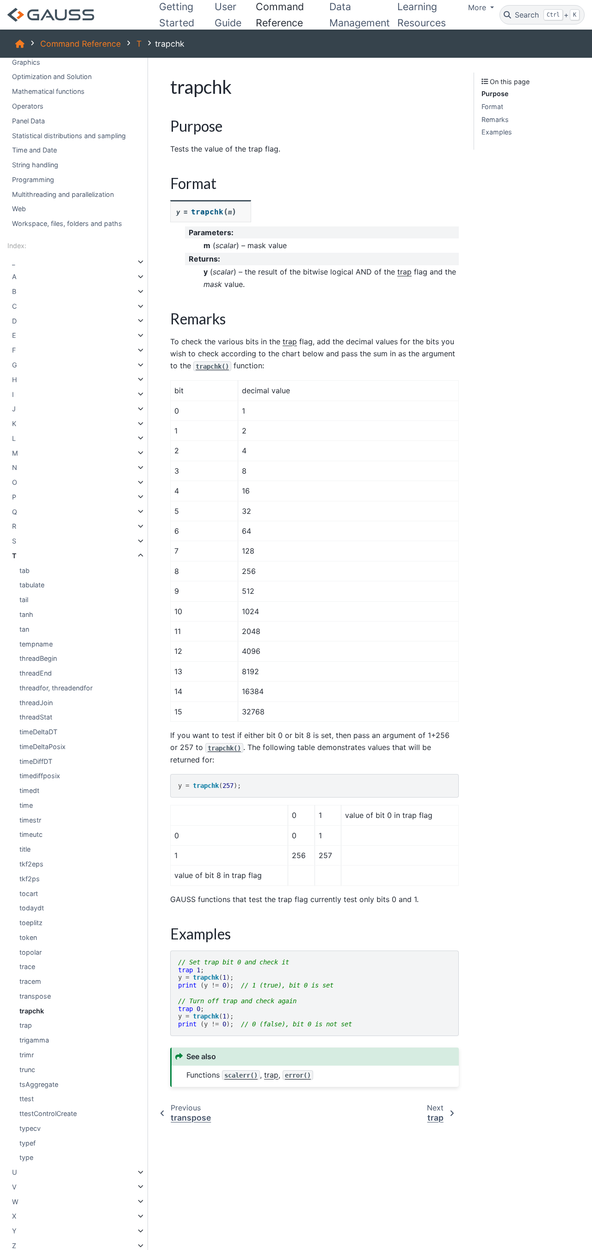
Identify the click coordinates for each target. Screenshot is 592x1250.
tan (24, 629)
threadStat (35, 717)
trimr (26, 1055)
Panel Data (28, 120)
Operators (27, 106)
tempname (36, 643)
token (28, 937)
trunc (27, 1069)
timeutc (31, 834)
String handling (35, 165)
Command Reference (80, 44)
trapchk (31, 1010)
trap (25, 1025)
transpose (35, 996)
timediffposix (39, 776)
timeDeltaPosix (42, 746)
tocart (28, 893)
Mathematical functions (48, 91)
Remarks (495, 119)
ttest (26, 1099)
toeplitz (31, 923)
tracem (30, 981)
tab (24, 570)
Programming (33, 179)
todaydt (31, 908)
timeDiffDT (35, 761)
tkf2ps (29, 878)
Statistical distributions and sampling (69, 135)
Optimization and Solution (52, 76)
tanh (26, 614)
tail (23, 600)
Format (492, 106)
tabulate (31, 585)
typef (27, 1142)
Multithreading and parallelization (63, 194)
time (26, 805)
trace (27, 966)
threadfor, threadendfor (55, 687)
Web (19, 209)
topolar (30, 952)
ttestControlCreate (48, 1113)
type (26, 1157)
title (25, 849)
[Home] (20, 43)
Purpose (495, 94)
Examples (496, 132)
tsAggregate (38, 1084)
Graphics (26, 62)
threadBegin (38, 658)
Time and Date (34, 150)
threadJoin (36, 702)
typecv (30, 1128)
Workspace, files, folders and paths (67, 223)
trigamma (34, 1040)
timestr (30, 819)
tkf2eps (31, 864)
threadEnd (35, 673)
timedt (29, 790)
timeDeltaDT (38, 732)
